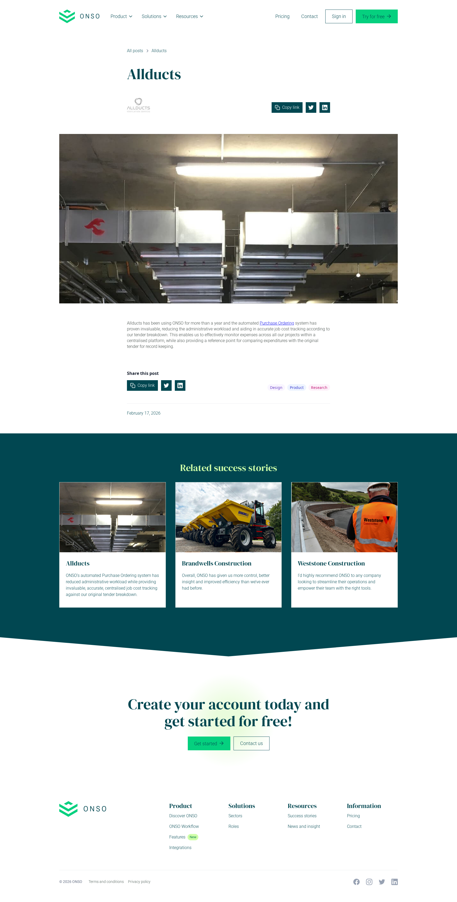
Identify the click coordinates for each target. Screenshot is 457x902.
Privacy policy (139, 881)
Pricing (282, 16)
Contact (309, 16)
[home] (79, 16)
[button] (122, 16)
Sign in (339, 16)
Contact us (251, 743)
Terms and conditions (106, 881)
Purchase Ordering (277, 323)
